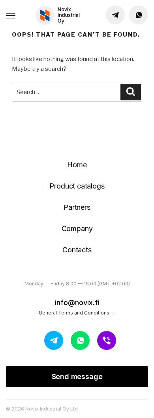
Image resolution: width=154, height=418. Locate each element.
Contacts (77, 250)
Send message (77, 376)
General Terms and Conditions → (77, 313)
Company (77, 228)
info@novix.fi (77, 302)
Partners (77, 207)
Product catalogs (76, 186)
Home (76, 165)
